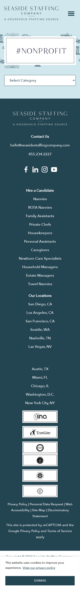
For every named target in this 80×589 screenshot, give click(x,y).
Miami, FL (40, 377)
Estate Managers (40, 275)
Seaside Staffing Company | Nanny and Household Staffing (31, 13)
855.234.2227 (40, 154)
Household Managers (40, 267)
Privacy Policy (17, 504)
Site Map (38, 510)
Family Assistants (40, 216)
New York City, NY (40, 403)
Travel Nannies (40, 284)
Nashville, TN (40, 338)
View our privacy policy (39, 568)
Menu (71, 13)
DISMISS (40, 581)
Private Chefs (40, 224)
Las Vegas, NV (40, 346)
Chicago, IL (40, 386)
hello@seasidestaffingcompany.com (40, 145)
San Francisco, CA (40, 321)
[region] (40, 572)
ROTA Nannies (40, 207)
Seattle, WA (40, 329)
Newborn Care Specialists (40, 258)
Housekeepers (40, 233)
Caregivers (40, 250)
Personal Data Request (46, 504)
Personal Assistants (40, 241)
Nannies (40, 199)
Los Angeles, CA (40, 312)
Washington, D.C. (40, 394)
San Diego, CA (40, 304)
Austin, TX (40, 369)
